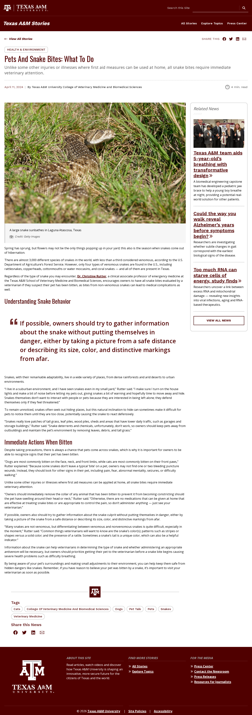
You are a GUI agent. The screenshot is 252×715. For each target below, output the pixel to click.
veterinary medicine (28, 616)
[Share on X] (231, 39)
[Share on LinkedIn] (237, 39)
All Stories (189, 23)
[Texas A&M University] (33, 677)
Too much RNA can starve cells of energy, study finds (215, 275)
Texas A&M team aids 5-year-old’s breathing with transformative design (218, 164)
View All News (219, 320)
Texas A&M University (103, 711)
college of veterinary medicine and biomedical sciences (67, 609)
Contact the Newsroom (211, 671)
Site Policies (137, 711)
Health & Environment (26, 49)
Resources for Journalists (212, 682)
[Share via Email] (244, 39)
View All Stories (20, 39)
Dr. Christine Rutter (91, 276)
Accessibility (163, 711)
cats (17, 609)
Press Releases (205, 677)
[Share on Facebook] (224, 39)
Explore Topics (212, 23)
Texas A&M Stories (26, 23)
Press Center (237, 23)
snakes (166, 609)
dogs (118, 609)
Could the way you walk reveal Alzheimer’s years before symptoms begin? (215, 225)
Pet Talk (135, 609)
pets (151, 609)
